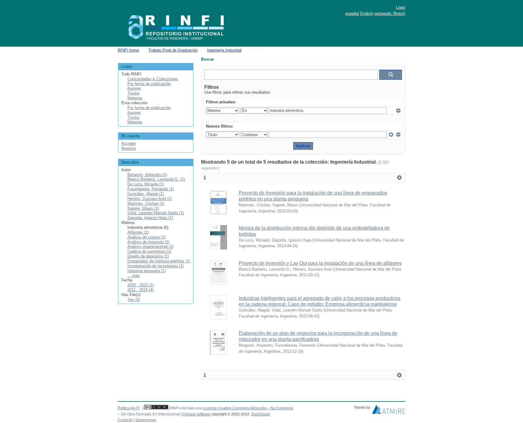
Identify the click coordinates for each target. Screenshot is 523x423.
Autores (134, 88)
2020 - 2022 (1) (140, 285)
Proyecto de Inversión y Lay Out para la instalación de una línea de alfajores (320, 263)
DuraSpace (260, 414)
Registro (128, 148)
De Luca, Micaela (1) (145, 184)
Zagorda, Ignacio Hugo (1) (150, 217)
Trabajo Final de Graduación (173, 50)
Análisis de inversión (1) (148, 242)
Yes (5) (133, 299)
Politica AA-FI (129, 408)
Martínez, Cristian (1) (145, 203)
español (352, 13)
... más (133, 275)
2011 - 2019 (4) (140, 290)
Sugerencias (145, 420)
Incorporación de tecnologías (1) (155, 266)
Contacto (125, 420)
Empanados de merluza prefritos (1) (158, 261)
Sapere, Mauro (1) (143, 208)
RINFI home (128, 50)
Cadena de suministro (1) (149, 251)
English (366, 13)
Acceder (128, 143)
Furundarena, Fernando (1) (150, 189)
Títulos (133, 93)
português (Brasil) (389, 13)
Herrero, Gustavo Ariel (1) (149, 198)
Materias (135, 98)
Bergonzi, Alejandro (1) (147, 174)
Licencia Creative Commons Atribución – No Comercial (248, 408)
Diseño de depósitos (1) (148, 256)
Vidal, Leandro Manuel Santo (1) (155, 213)
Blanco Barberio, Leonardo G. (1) (156, 179)
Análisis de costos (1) (146, 237)
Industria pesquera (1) (146, 270)
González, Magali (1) (145, 194)
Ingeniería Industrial (224, 50)
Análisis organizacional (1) (150, 246)
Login (400, 7)
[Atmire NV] (388, 411)
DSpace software (197, 414)
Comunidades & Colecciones (152, 79)
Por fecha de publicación (149, 84)
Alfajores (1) (138, 232)
